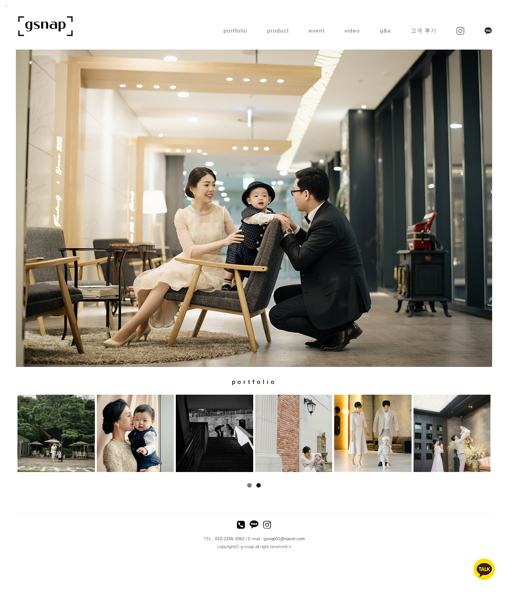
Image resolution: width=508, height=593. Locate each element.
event (317, 30)
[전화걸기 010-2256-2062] (241, 525)
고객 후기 (424, 30)
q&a (385, 30)
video (352, 30)
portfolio (235, 30)
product (278, 30)
